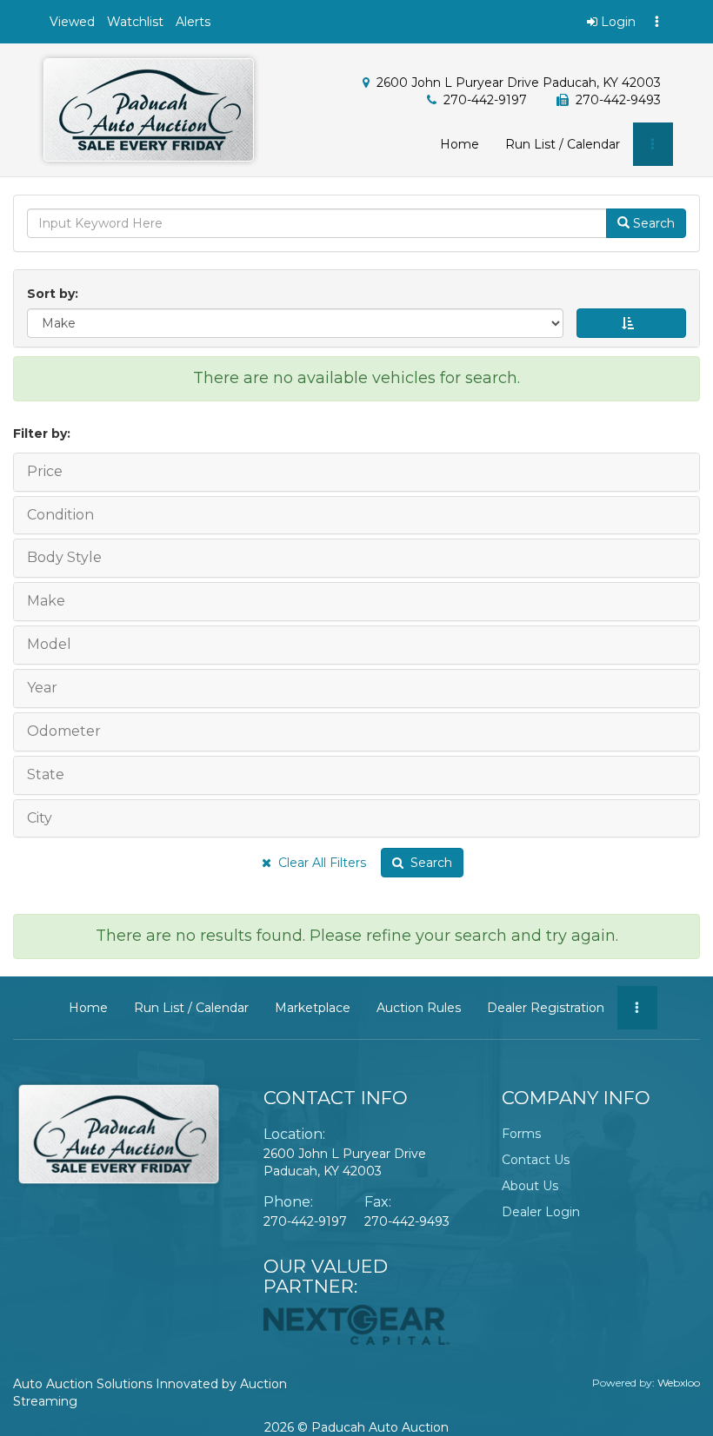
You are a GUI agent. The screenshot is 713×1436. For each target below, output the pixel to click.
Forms (521, 1134)
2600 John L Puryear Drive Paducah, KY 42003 (518, 82)
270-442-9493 (407, 1221)
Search (427, 862)
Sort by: (56, 293)
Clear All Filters (318, 862)
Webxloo (678, 1382)
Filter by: (41, 433)
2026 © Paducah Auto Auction (356, 1427)
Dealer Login (541, 1212)
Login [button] (616, 22)
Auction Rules (418, 1008)
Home (459, 144)
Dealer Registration (545, 1008)
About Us (530, 1186)
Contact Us (536, 1160)
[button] (72, 21)
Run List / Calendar (562, 144)
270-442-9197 (485, 100)
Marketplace (312, 1008)
